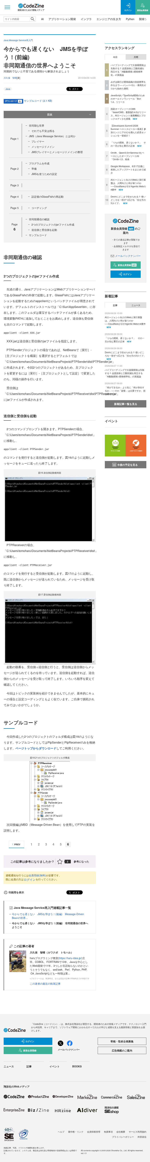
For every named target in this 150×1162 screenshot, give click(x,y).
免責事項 (108, 1131)
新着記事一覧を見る (125, 404)
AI (42, 19)
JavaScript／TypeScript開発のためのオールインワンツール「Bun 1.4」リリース (128, 98)
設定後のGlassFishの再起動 (47, 196)
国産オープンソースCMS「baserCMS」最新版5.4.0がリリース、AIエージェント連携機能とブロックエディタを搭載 (128, 113)
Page (14, 138)
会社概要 (120, 1131)
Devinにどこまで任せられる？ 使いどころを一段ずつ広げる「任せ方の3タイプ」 (128, 200)
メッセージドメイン (43, 146)
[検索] (32, 19)
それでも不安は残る (43, 131)
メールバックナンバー (128, 256)
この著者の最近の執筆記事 (45, 983)
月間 (136, 57)
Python (130, 19)
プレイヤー (37, 141)
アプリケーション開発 (62, 19)
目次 (49, 114)
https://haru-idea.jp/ (70, 958)
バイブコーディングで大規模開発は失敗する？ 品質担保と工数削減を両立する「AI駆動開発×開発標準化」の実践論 (128, 69)
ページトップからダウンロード (35, 748)
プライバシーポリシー (123, 1136)
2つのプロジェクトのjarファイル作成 (52, 224)
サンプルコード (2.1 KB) (38, 100)
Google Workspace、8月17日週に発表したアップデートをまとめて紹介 (128, 169)
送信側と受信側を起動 (44, 230)
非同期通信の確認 (39, 219)
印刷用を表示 (16, 892)
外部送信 (142, 1136)
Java (7, 88)
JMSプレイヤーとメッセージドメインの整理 (57, 152)
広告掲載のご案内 (122, 1050)
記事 (115, 305)
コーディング (39, 208)
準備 (34, 168)
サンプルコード (38, 235)
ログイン (29, 879)
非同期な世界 (36, 125)
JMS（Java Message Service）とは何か (52, 136)
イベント (54, 1066)
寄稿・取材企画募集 (122, 1041)
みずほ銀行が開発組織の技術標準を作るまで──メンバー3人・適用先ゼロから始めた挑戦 (128, 85)
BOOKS (77, 1066)
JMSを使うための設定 (44, 174)
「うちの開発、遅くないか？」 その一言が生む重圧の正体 (128, 144)
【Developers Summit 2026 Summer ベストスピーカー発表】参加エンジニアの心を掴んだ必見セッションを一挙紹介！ (128, 130)
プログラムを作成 (39, 163)
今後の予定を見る (127, 464)
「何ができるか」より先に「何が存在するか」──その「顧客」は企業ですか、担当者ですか (125, 390)
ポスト (75, 88)
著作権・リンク (75, 1131)
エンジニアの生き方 (108, 19)
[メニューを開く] (7, 7)
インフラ (86, 19)
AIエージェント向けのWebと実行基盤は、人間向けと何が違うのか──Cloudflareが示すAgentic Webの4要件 (128, 184)
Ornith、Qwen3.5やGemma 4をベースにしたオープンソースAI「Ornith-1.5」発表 (127, 156)
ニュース (136, 305)
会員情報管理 (93, 1131)
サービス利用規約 (137, 1131)
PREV (17, 844)
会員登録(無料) (37, 875)
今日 (115, 57)
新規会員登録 (127, 265)
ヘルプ (61, 1131)
